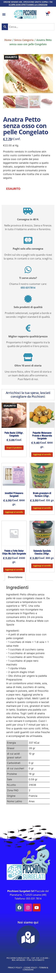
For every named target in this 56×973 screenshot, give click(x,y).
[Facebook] (19, 907)
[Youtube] (36, 907)
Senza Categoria (24, 40)
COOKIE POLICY (30, 967)
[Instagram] (28, 907)
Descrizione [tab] (15, 577)
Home (8, 40)
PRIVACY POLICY (15, 967)
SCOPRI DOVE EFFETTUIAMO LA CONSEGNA (28, 4)
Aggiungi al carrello (42, 454)
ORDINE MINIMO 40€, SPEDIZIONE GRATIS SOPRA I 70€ (28, 2)
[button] (4, 14)
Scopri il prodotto (14, 448)
